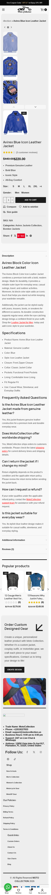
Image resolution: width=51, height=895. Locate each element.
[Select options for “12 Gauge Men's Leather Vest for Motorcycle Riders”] (10, 589)
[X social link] (34, 752)
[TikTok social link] (15, 759)
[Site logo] (24, 9)
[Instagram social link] (41, 752)
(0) (19, 602)
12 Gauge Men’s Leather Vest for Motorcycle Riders (13, 598)
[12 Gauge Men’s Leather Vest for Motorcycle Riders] (13, 582)
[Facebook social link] (27, 752)
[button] (48, 589)
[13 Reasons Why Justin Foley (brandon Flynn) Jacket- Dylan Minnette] (36, 582)
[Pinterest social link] (8, 759)
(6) (42, 602)
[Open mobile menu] (3, 9)
